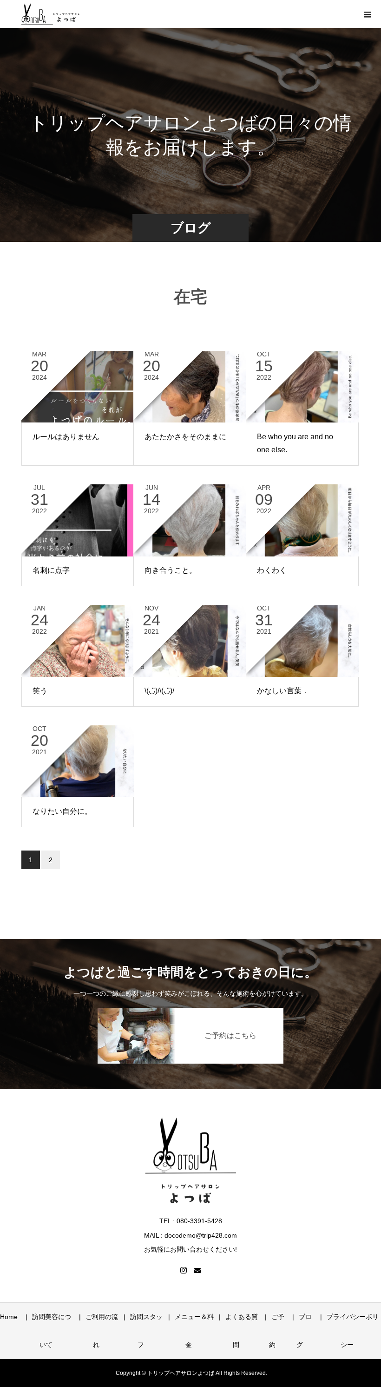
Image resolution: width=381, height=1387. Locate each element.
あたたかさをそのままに (185, 437)
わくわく (272, 570)
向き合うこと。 (171, 570)
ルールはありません (66, 437)
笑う (40, 691)
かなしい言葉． (283, 691)
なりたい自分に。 (62, 811)
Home (9, 1316)
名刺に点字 (51, 570)
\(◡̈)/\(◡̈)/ (159, 691)
